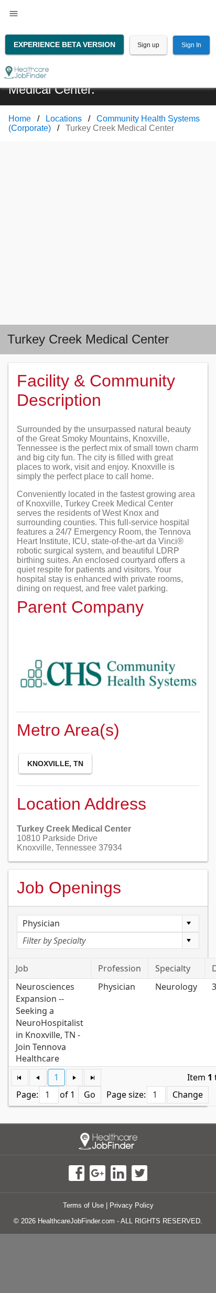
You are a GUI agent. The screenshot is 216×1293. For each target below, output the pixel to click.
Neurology (176, 986)
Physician (116, 986)
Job (22, 968)
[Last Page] (92, 1077)
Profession (119, 968)
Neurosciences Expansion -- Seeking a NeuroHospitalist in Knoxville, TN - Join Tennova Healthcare (49, 1022)
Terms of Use (83, 1205)
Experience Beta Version (64, 44)
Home (19, 118)
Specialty (172, 968)
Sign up (148, 45)
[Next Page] (74, 1077)
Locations (64, 118)
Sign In (191, 45)
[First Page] (19, 1077)
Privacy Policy (132, 1205)
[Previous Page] (38, 1077)
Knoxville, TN (55, 763)
